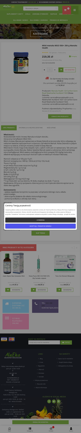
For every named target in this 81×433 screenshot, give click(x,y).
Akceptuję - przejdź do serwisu (40, 226)
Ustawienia (41, 220)
